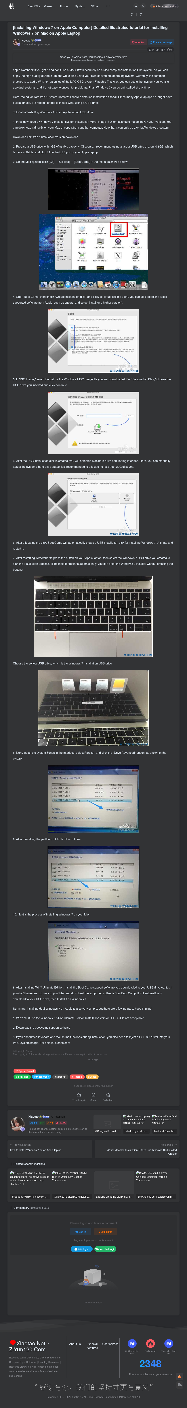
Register (107, 1232)
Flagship (101, 81)
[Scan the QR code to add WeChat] (179, 1385)
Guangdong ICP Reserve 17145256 (122, 1396)
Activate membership (166, 6)
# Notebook (60, 1076)
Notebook (27, 70)
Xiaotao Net (77, 1396)
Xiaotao (26, 40)
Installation (129, 70)
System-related (26, 1070)
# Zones (92, 1076)
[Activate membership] (179, 1376)
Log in (82, 1232)
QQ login (83, 1249)
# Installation (22, 1076)
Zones (51, 752)
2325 (34, 1122)
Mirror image (98, 121)
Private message (162, 42)
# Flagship (77, 1076)
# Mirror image (41, 1076)
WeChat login (107, 1249)
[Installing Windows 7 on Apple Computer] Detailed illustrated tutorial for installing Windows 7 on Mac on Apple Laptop (90, 30)
